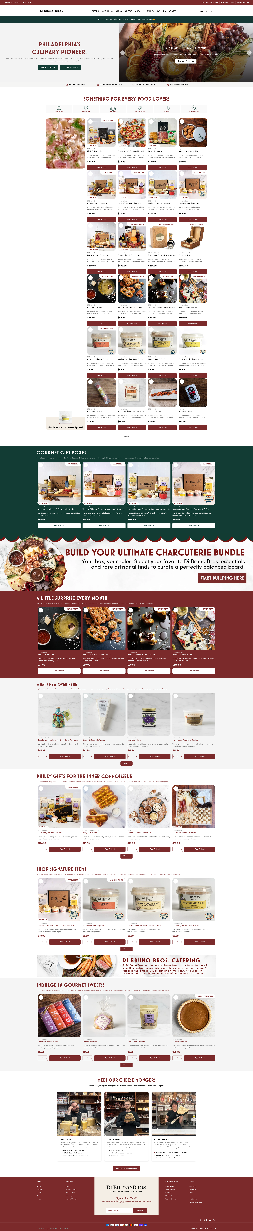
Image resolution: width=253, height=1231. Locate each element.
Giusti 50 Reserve (186, 255)
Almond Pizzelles (90, 1042)
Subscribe (140, 1210)
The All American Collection (184, 833)
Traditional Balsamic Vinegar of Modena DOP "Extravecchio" (161, 256)
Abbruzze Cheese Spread (98, 359)
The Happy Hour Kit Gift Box (50, 833)
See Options (101, 323)
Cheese (128, 11)
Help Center (169, 1186)
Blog (67, 1186)
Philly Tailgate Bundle (96, 151)
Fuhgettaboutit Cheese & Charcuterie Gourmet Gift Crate (131, 256)
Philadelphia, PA (243, 2)
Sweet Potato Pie (179, 1042)
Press (191, 1193)
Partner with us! (71, 1199)
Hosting (39, 1189)
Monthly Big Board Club (189, 307)
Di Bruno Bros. (63, 1228)
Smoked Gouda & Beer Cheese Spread (131, 360)
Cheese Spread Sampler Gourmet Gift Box (189, 204)
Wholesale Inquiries (172, 1196)
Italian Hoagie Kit (155, 151)
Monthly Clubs (228, 2)
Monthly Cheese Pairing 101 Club (162, 307)
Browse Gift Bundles (186, 61)
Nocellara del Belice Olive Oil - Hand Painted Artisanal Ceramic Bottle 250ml (57, 740)
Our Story (192, 1186)
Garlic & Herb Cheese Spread (191, 359)
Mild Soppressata (94, 411)
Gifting (95, 11)
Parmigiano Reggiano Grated (185, 740)
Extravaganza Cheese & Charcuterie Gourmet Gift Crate (101, 256)
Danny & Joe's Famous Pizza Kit (131, 151)
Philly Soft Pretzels (90, 833)
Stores (172, 11)
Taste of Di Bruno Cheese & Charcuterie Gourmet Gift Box (130, 204)
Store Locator (70, 1193)
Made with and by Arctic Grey (203, 1228)
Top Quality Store (171, 1199)
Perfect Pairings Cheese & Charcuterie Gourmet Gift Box (161, 204)
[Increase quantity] (46, 756)
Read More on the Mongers (126, 1168)
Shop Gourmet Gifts (48, 67)
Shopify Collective (195, 1202)
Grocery (139, 11)
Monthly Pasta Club (95, 307)
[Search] (87, 11)
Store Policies (170, 1189)
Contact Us (193, 1199)
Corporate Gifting (211, 2)
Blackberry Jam (134, 740)
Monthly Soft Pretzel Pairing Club (130, 308)
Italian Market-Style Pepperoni (131, 411)
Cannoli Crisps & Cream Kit (139, 833)
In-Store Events (71, 1189)
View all (126, 436)
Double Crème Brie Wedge (94, 740)
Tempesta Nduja (186, 411)
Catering (69, 1196)
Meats (39, 1196)
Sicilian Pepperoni (156, 411)
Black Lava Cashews (136, 1042)
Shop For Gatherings (70, 67)
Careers (168, 1193)
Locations (192, 1189)
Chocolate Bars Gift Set (48, 1042)
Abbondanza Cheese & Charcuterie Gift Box (97, 204)
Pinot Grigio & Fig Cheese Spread (159, 360)
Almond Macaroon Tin (188, 151)
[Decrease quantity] (39, 756)
